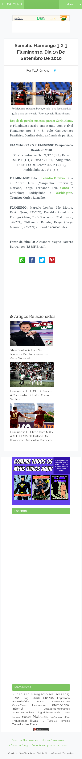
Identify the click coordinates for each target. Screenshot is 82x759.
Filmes (40, 701)
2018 (29, 694)
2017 (22, 694)
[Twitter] (42, 262)
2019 (37, 694)
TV (42, 720)
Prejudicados (19, 720)
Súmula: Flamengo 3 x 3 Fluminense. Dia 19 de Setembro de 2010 (41, 52)
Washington (64, 193)
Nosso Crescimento (54, 740)
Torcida (52, 720)
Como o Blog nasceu (24, 740)
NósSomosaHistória (60, 717)
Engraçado (63, 698)
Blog (25, 698)
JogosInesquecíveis (23, 712)
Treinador (17, 724)
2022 (59, 694)
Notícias (40, 716)
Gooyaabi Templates (62, 753)
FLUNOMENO (12, 4)
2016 (15, 694)
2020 (44, 694)
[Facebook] (32, 262)
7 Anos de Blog (18, 745)
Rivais (34, 720)
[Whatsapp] (22, 262)
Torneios (65, 720)
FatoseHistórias (20, 701)
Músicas (26, 717)
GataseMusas (19, 705)
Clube (35, 698)
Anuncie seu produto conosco (50, 745)
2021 (52, 694)
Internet (17, 708)
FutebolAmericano (61, 701)
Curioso (48, 698)
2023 (66, 694)
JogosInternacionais (49, 712)
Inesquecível (39, 705)
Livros (67, 712)
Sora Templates (27, 753)
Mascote (16, 717)
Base (15, 698)
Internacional (60, 705)
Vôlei (26, 724)
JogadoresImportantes (57, 708)
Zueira (33, 724)
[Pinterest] (52, 262)
